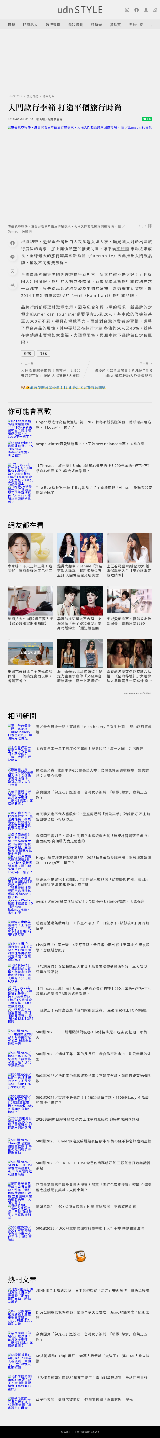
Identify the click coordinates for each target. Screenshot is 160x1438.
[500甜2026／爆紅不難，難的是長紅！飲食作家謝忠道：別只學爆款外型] (21, 1059)
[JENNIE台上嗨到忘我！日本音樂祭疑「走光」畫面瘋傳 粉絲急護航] (21, 1296)
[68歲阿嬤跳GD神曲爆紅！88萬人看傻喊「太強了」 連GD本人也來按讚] (21, 1361)
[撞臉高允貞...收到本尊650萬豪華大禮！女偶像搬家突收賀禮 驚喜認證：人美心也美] (21, 776)
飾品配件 (48, 96)
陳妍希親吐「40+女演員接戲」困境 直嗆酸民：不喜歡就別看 (86, 1206)
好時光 (96, 24)
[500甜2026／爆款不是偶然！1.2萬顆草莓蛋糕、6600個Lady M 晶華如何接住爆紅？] (21, 1103)
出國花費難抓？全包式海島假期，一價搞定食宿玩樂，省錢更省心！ (30, 676)
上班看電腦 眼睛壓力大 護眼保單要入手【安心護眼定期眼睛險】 (129, 570)
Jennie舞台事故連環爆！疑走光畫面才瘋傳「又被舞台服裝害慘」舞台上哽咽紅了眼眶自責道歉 (79, 676)
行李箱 (43, 353)
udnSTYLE (15, 96)
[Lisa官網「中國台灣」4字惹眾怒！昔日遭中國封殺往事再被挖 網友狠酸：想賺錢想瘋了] (21, 950)
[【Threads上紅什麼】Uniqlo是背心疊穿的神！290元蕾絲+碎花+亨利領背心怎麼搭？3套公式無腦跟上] (21, 471)
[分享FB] (12, 242)
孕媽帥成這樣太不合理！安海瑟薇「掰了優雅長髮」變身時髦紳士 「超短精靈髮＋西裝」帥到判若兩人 (80, 623)
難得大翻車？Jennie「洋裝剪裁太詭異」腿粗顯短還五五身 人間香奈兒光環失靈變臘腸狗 (80, 570)
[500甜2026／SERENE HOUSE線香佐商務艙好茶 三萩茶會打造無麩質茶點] (21, 1168)
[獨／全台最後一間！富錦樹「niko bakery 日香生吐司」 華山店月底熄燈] (21, 732)
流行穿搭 (53, 24)
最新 (11, 24)
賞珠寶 (115, 24)
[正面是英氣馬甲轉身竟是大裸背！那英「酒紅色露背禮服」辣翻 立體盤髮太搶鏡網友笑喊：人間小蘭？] (21, 1190)
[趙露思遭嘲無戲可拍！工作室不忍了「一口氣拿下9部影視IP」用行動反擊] (21, 928)
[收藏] (12, 271)
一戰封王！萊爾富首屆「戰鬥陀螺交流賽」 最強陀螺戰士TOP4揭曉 (91, 1010)
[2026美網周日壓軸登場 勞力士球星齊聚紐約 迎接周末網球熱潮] (21, 1125)
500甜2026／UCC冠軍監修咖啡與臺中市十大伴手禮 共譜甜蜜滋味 (90, 1228)
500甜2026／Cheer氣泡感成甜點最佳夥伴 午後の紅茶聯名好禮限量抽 (93, 1140)
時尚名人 (30, 24)
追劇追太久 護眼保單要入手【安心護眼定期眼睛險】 (30, 621)
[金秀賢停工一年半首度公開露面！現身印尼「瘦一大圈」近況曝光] (21, 754)
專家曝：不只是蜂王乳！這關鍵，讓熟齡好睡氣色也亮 (30, 568)
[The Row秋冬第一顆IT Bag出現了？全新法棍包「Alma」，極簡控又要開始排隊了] (21, 493)
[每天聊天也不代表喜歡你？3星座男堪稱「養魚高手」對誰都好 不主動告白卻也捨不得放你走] (21, 819)
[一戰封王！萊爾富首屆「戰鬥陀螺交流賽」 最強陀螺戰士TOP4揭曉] (21, 1016)
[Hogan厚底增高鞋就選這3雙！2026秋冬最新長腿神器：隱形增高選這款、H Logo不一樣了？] (21, 427)
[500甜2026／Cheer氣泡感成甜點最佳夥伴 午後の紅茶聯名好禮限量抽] (21, 1146)
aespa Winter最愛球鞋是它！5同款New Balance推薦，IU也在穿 (90, 443)
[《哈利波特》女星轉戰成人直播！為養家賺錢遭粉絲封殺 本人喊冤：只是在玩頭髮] (21, 972)
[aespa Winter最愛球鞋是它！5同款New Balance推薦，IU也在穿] (21, 449)
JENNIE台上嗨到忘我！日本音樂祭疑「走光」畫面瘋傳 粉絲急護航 (92, 1290)
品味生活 (136, 24)
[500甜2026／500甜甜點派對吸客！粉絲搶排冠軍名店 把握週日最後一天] (21, 1037)
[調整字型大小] (12, 285)
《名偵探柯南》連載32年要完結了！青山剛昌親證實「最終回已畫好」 (93, 1377)
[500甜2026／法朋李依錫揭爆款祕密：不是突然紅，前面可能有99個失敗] (21, 1081)
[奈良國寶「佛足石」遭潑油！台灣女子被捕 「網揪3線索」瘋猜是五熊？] (21, 798)
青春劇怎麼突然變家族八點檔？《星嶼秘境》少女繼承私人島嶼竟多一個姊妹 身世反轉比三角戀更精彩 (129, 676)
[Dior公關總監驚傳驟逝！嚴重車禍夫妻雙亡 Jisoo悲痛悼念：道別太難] (21, 1318)
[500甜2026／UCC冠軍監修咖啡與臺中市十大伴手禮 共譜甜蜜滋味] (21, 1234)
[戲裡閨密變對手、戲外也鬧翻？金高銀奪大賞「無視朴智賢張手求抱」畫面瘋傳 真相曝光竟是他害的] (21, 841)
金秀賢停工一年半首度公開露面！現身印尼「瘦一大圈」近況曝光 (89, 748)
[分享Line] (12, 257)
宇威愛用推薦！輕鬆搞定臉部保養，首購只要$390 (129, 621)
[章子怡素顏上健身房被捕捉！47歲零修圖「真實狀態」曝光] (21, 1405)
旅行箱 (28, 353)
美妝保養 (75, 24)
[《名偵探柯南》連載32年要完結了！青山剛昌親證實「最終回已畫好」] (21, 1383)
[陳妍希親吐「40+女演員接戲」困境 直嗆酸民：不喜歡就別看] (21, 1212)
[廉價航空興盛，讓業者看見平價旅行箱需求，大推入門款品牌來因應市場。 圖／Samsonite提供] (80, 174)
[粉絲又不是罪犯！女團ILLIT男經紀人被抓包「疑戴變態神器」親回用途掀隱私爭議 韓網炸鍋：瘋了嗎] (21, 885)
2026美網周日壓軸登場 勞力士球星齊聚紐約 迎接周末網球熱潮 (87, 1119)
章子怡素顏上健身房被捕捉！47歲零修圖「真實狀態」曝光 (84, 1399)
